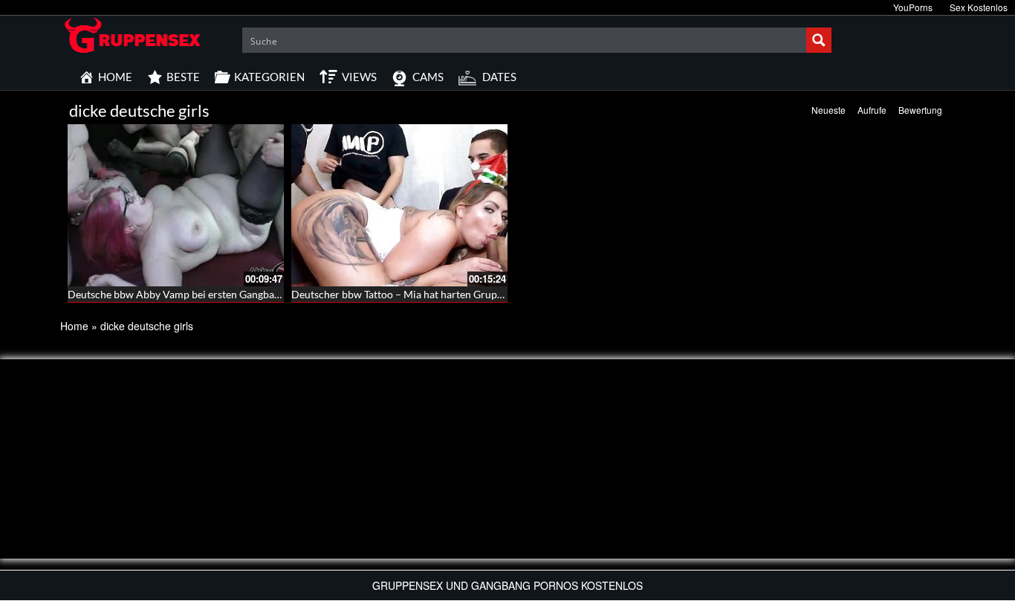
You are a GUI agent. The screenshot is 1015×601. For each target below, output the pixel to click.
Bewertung (920, 109)
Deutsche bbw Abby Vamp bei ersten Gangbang (176, 294)
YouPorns (913, 7)
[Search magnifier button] (818, 40)
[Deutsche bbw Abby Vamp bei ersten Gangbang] (176, 205)
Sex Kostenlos (979, 7)
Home (74, 325)
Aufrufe (871, 109)
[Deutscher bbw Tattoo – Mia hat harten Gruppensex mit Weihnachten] (399, 205)
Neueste (828, 109)
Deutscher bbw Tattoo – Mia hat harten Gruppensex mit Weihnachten (451, 294)
